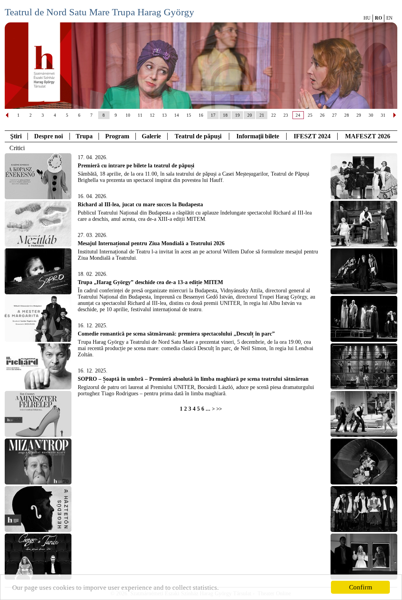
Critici (17, 148)
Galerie (151, 136)
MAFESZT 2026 (367, 136)
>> (219, 409)
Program (117, 136)
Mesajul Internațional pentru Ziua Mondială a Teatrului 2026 (151, 243)
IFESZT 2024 (312, 136)
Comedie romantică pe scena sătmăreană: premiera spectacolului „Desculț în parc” (176, 334)
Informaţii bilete (257, 136)
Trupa (84, 136)
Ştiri (16, 136)
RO (378, 18)
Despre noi (48, 136)
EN (389, 18)
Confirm (360, 587)
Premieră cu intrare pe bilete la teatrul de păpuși (136, 166)
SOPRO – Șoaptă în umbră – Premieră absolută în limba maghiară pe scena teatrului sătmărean (193, 379)
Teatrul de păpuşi (198, 136)
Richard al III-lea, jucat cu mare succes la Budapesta (140, 204)
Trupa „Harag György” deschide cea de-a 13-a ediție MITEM (150, 282)
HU (367, 18)
